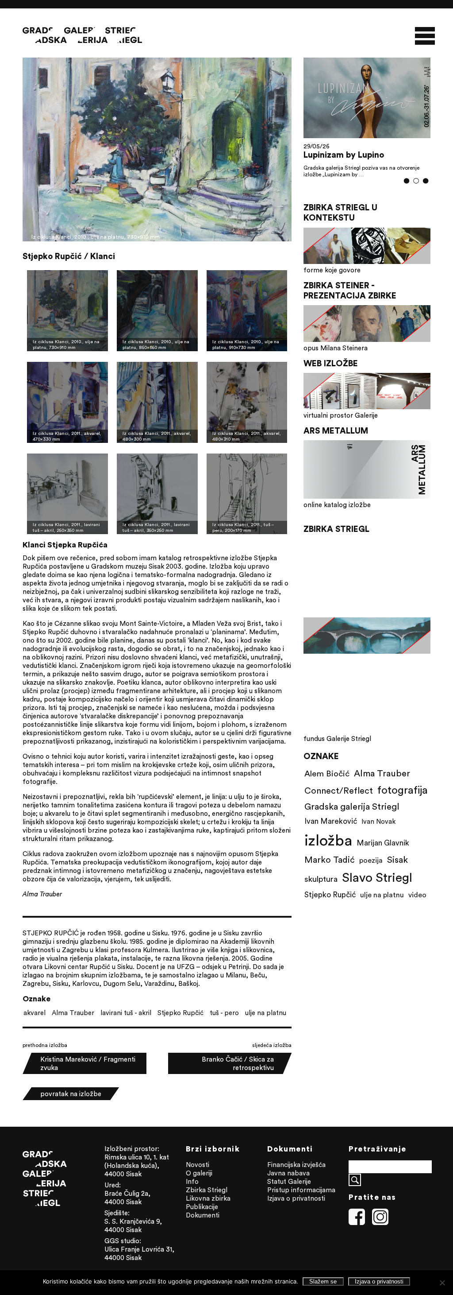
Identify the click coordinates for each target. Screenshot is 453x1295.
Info (192, 1181)
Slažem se (323, 1281)
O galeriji (199, 1173)
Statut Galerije (289, 1181)
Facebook (357, 1217)
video (417, 904)
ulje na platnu (265, 1012)
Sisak (397, 869)
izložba (328, 850)
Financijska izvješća (296, 1164)
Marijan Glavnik (383, 853)
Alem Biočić (326, 783)
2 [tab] (416, 191)
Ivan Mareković (330, 831)
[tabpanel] (366, 122)
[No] (442, 1282)
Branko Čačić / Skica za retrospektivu (238, 1063)
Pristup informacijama (301, 1190)
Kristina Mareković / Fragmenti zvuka (87, 1063)
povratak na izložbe (70, 1094)
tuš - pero (224, 1012)
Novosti (197, 1164)
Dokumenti (202, 1215)
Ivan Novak (378, 831)
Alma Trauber (73, 1012)
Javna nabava (288, 1173)
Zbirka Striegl (206, 1190)
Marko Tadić (329, 869)
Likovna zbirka (208, 1198)
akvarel (34, 1012)
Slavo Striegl (377, 888)
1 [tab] (406, 191)
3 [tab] (426, 191)
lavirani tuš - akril (125, 1012)
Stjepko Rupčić (180, 1012)
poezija (371, 870)
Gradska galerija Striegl (351, 816)
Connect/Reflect (338, 800)
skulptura (321, 889)
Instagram (380, 1217)
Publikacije (202, 1206)
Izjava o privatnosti (296, 1198)
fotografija (402, 799)
